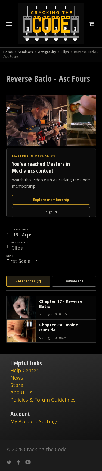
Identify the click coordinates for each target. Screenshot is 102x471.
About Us (21, 392)
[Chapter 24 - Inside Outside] (51, 331)
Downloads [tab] (74, 281)
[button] (9, 23)
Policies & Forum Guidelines (43, 399)
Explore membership (51, 199)
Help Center (24, 370)
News (16, 377)
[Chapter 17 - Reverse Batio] (51, 307)
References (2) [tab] (28, 281)
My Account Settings (34, 421)
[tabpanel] (51, 319)
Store (16, 385)
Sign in (51, 212)
